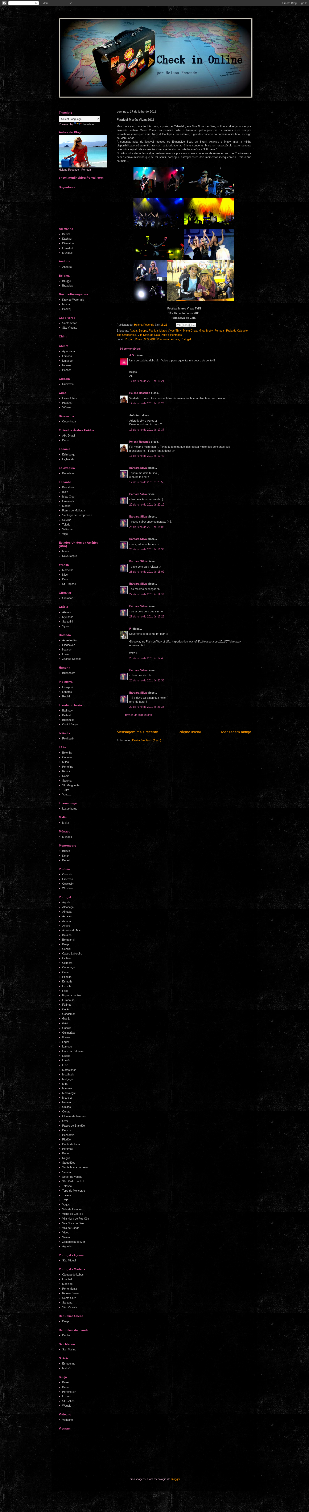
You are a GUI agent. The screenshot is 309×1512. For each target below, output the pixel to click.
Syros (65, 626)
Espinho (67, 986)
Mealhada (68, 1074)
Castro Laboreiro (72, 953)
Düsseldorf (68, 243)
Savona (66, 780)
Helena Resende (139, 392)
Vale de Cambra (72, 1209)
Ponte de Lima (71, 1144)
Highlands (68, 459)
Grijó (65, 1023)
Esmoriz (67, 981)
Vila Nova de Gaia (149, 334)
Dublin (66, 1335)
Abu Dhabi (68, 435)
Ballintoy (67, 710)
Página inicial (189, 732)
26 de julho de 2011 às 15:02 (146, 571)
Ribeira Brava (70, 1293)
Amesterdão (69, 640)
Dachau (66, 238)
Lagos (66, 1041)
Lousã (66, 1060)
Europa (143, 330)
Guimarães (68, 1032)
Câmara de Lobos (73, 1274)
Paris (65, 579)
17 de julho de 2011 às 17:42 (146, 455)
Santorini (67, 621)
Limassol (67, 360)
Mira (64, 1083)
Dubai (65, 440)
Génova (67, 757)
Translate (88, 124)
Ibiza (65, 492)
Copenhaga (69, 421)
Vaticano (67, 1419)
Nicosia (66, 365)
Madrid (66, 505)
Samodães (68, 1162)
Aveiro (66, 925)
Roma (65, 776)
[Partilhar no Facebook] (190, 325)
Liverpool (67, 687)
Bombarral (68, 939)
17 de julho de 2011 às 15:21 (146, 380)
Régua (66, 1158)
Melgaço (67, 1079)
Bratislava (68, 473)
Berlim (66, 234)
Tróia (65, 1199)
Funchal (67, 1279)
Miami (66, 551)
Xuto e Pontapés (171, 334)
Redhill (66, 696)
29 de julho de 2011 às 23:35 (146, 706)
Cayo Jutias (69, 398)
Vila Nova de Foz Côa (75, 1218)
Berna (65, 1387)
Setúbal (66, 1172)
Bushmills (68, 719)
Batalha (66, 935)
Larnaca (67, 356)
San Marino (69, 1349)
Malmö (66, 1368)
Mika (202, 330)
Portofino (67, 766)
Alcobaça (68, 907)
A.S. (132, 355)
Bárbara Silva (138, 467)
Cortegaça (68, 967)
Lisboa (66, 1055)
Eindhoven (68, 644)
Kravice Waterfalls (73, 299)
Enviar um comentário (138, 714)
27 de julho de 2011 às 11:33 (146, 594)
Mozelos (67, 1097)
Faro (65, 990)
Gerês (66, 1009)
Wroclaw (67, 888)
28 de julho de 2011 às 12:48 (146, 658)
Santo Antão (69, 323)
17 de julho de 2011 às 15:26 (146, 403)
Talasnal (67, 1186)
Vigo (65, 533)
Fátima (66, 1004)
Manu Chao (190, 330)
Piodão (66, 1139)
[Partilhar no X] (186, 325)
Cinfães (66, 958)
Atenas (66, 612)
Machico (67, 1283)
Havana (66, 402)
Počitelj (66, 309)
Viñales (66, 407)
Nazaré (66, 1102)
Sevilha (66, 520)
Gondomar (68, 1014)
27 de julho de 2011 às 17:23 (146, 616)
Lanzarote (68, 501)
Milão (65, 761)
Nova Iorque (69, 556)
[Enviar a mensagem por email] (178, 325)
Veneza (66, 794)
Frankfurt (67, 248)
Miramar (67, 1088)
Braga (65, 944)
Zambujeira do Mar (73, 1241)
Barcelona (68, 487)
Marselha (67, 570)
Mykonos (67, 617)
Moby (209, 330)
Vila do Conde (70, 1227)
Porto (65, 1153)
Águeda (66, 1246)
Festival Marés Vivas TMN (165, 330)
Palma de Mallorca (73, 510)
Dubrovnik (68, 384)
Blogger (175, 1479)
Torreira (66, 1195)
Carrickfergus (70, 724)
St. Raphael (69, 583)
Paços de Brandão (73, 1125)
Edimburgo (68, 454)
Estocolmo (68, 1363)
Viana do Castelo (72, 1213)
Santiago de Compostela (77, 515)
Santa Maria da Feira (75, 1167)
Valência (67, 529)
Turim (65, 789)
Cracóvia (67, 879)
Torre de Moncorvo (73, 1190)
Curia (65, 972)
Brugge (66, 281)
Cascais (67, 874)
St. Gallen (68, 1401)
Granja (66, 1018)
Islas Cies (68, 496)
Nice (65, 574)
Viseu (65, 1232)
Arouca (66, 921)
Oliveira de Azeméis (74, 1116)
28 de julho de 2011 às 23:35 (146, 680)
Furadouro (68, 1000)
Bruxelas (67, 285)
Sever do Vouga (72, 1176)
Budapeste (68, 672)
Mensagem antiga (236, 732)
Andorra (67, 266)
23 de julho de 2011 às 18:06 (146, 526)
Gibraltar (67, 598)
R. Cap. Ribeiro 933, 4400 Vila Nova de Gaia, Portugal (158, 339)
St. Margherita (70, 785)
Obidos (66, 1106)
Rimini (66, 771)
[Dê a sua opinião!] (182, 325)
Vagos (66, 1204)
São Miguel (69, 1260)
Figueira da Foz (71, 995)
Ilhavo (66, 1037)
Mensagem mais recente (137, 732)
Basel (65, 1382)
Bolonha (67, 752)
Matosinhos (69, 1069)
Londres (67, 691)
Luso (65, 1065)
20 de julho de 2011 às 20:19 (146, 504)
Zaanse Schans (71, 658)
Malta (65, 822)
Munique (67, 252)
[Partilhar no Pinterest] (194, 325)
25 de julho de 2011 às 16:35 (146, 549)
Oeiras (66, 1111)
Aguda (66, 902)
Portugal (219, 330)
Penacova (68, 1134)
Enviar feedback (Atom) (146, 740)
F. (130, 628)
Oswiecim (68, 883)
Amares (67, 916)
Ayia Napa (68, 351)
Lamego (67, 1046)
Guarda (66, 1028)
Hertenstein (69, 1391)
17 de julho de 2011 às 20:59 (146, 482)
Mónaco (67, 836)
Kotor (65, 855)
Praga (65, 1321)
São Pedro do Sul (73, 1181)
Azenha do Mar (71, 930)
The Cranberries (126, 334)
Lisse (65, 654)
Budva (66, 850)
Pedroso (67, 1130)
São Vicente (69, 327)
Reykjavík (68, 738)
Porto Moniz (69, 1288)
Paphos (66, 370)
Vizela (66, 1237)
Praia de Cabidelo (237, 330)
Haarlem (67, 649)
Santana (67, 1302)
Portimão (67, 1148)
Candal (66, 948)
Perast (66, 860)
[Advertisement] (138, 1454)
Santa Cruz (69, 1298)
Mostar (66, 304)
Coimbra (67, 962)
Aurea (133, 330)
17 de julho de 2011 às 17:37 (146, 429)
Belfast (66, 715)
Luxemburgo (69, 808)
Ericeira (66, 976)
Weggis (66, 1405)
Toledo (66, 524)
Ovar (65, 1121)
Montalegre (69, 1093)
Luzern (66, 1396)
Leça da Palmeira (72, 1051)
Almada (66, 911)
